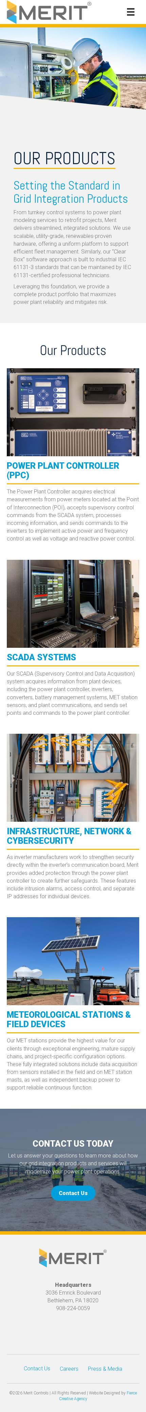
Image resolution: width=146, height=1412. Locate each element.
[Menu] (130, 11)
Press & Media (105, 1369)
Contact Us (37, 1368)
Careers (69, 1369)
